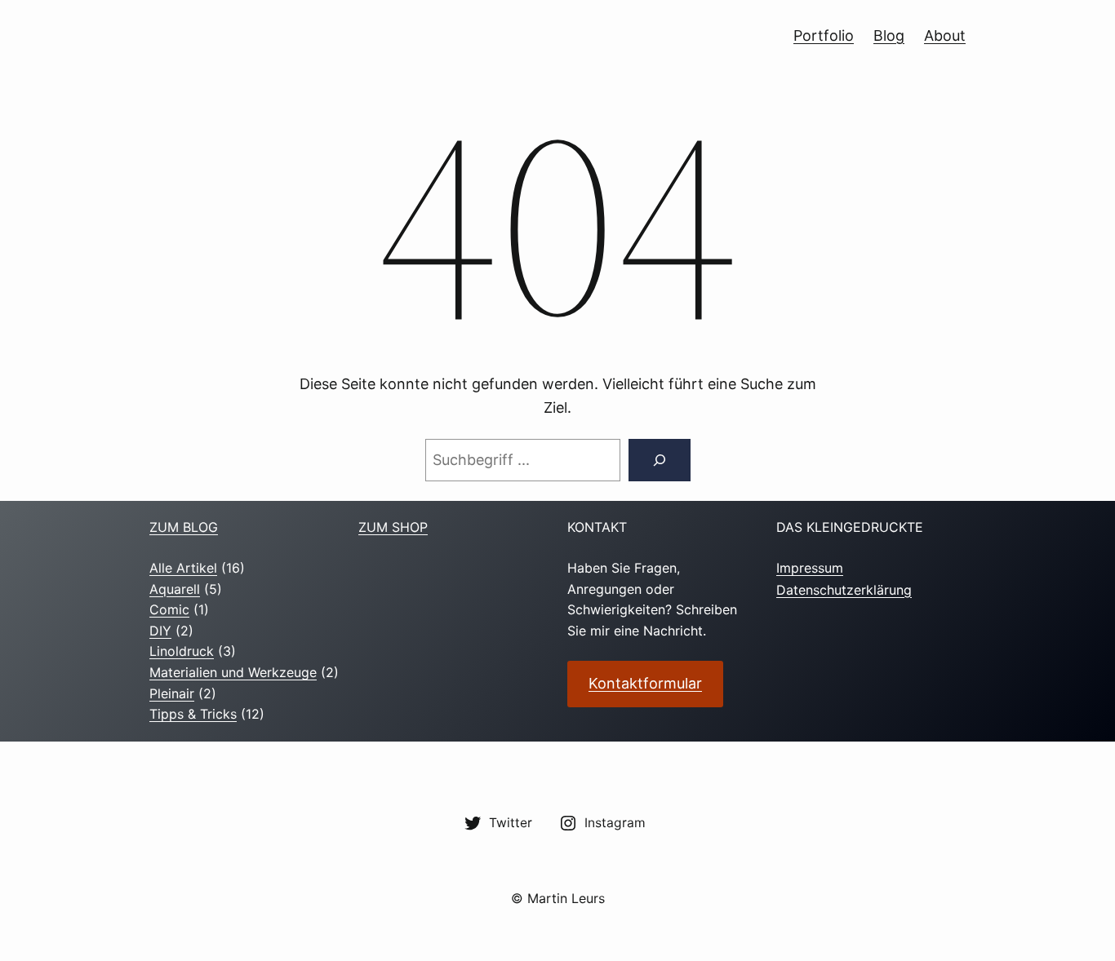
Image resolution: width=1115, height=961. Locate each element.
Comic (169, 609)
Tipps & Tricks (193, 714)
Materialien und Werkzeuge (233, 672)
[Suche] (660, 460)
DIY (160, 630)
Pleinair (171, 693)
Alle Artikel (183, 568)
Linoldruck (181, 651)
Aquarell (174, 589)
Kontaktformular (645, 683)
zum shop (393, 527)
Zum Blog (183, 527)
